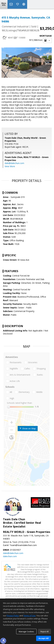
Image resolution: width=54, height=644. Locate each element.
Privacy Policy (13, 615)
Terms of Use (29, 615)
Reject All (44, 631)
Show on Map (29, 428)
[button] (3, 640)
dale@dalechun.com (14, 163)
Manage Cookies (26, 631)
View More (10, 166)
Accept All (44, 638)
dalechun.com (10, 556)
